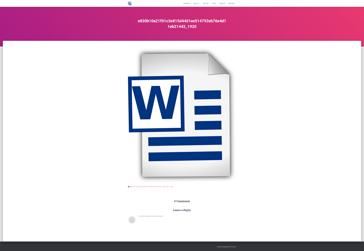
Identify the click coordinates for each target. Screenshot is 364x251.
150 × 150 (135, 186)
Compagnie (186, 3)
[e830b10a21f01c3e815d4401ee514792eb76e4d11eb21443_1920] (182, 115)
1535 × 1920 (169, 186)
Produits (196, 3)
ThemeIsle (233, 247)
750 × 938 (149, 186)
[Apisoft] (130, 3)
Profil (214, 3)
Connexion (222, 3)
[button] (190, 3)
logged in (148, 216)
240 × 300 (142, 186)
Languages (231, 3)
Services (206, 3)
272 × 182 (162, 186)
